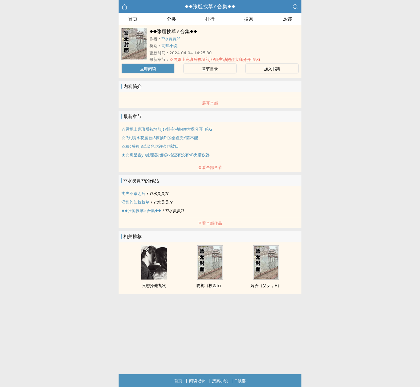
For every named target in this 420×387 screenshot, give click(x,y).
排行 (210, 19)
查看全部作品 (210, 223)
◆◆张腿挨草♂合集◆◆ (210, 6)
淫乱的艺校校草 (135, 202)
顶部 (242, 380)
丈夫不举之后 (133, 193)
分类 (171, 19)
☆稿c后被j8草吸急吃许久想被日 (150, 146)
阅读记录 (197, 380)
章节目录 (210, 68)
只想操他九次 (154, 285)
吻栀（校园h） (210, 285)
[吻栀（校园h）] (210, 278)
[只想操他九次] (154, 278)
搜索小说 (220, 380)
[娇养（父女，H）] (266, 278)
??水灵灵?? (170, 38)
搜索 (248, 19)
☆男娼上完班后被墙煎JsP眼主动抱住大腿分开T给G (214, 59)
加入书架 (272, 68)
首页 (132, 19)
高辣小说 (169, 45)
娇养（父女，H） (266, 285)
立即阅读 (148, 68)
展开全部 (210, 103)
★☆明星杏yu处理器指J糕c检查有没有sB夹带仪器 (165, 154)
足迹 (287, 19)
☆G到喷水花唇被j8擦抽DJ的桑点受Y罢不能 (159, 137)
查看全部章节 (210, 167)
